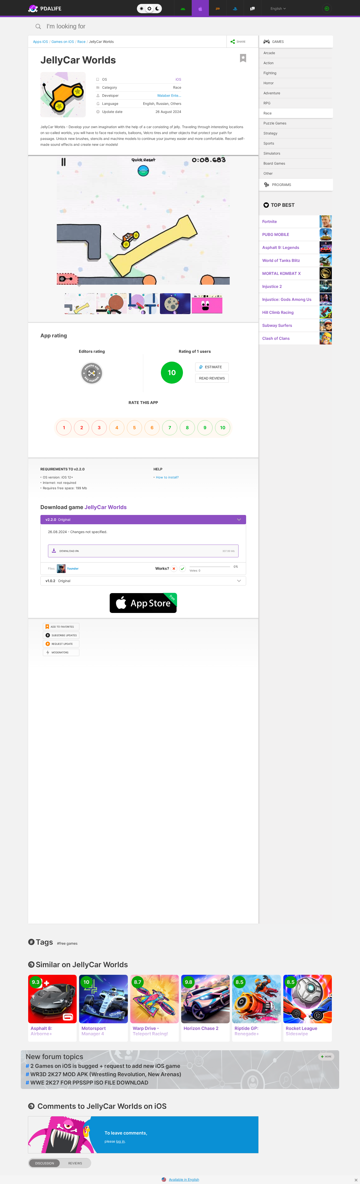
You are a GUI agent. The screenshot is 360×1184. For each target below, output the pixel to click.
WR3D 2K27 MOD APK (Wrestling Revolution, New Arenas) (103, 1074)
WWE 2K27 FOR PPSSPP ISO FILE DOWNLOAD (87, 1083)
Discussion (44, 1163)
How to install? (167, 477)
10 (222, 427)
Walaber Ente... (169, 95)
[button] (254, 159)
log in (120, 1141)
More (328, 1056)
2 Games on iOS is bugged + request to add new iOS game (103, 1066)
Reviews (75, 1163)
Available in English (184, 1179)
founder (73, 568)
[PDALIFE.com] (43, 8)
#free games (67, 943)
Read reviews (212, 378)
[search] (170, 26)
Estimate (213, 367)
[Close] (356, 1180)
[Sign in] (327, 8)
